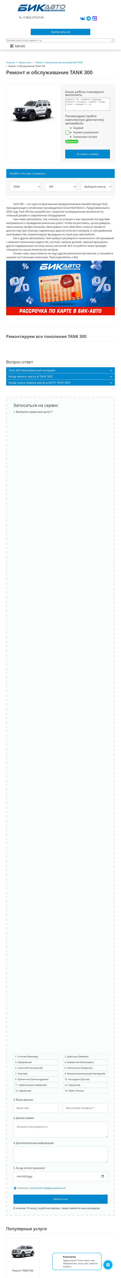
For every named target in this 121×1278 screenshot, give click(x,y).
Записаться (60, 32)
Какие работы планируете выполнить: (84, 93)
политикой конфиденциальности (48, 1188)
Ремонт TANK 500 (22, 1270)
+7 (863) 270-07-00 (32, 17)
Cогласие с (41, 1188)
